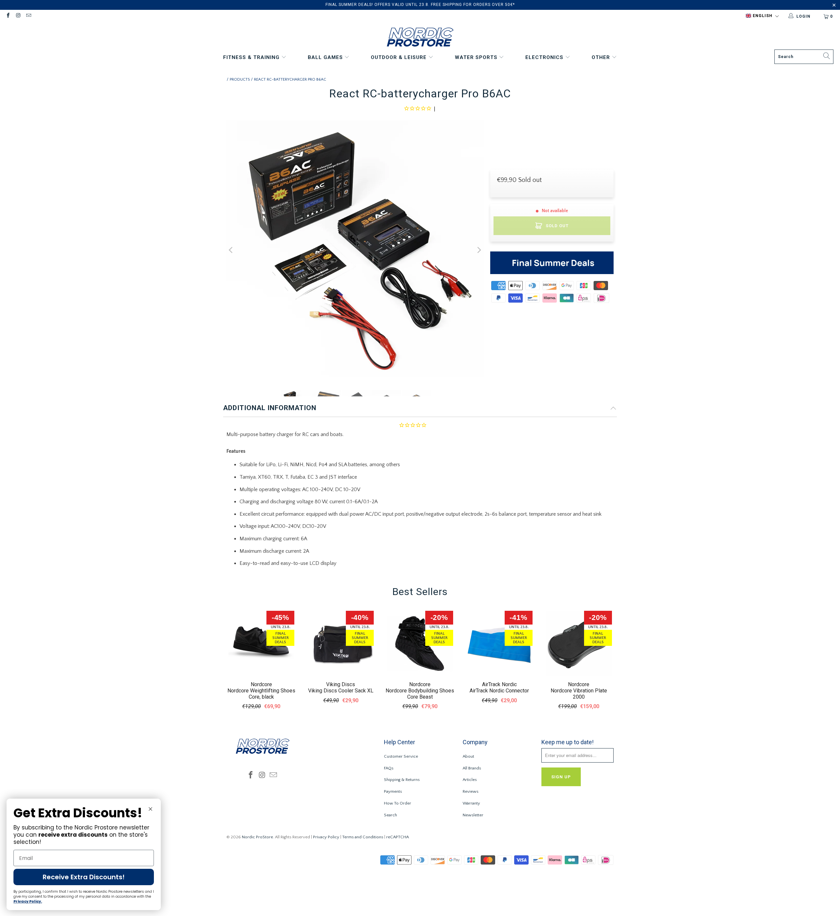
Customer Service (401, 756)
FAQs (388, 768)
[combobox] (803, 57)
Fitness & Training (252, 57)
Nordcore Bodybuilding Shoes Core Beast (420, 693)
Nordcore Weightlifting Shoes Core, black (261, 693)
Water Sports (477, 57)
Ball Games (326, 57)
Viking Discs (340, 684)
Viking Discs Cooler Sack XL (340, 690)
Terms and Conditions (362, 837)
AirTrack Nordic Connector (499, 690)
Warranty (471, 803)
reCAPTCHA (397, 837)
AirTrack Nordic (499, 684)
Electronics (545, 57)
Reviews (470, 791)
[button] (762, 16)
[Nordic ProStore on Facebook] (7, 16)
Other (602, 57)
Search (390, 815)
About (468, 756)
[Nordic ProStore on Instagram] (18, 16)
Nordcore (261, 684)
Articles (470, 779)
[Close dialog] (150, 809)
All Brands (472, 768)
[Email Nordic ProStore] (28, 16)
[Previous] (231, 250)
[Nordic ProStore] (420, 38)
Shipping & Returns (402, 779)
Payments (393, 791)
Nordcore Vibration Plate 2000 (579, 693)
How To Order (397, 803)
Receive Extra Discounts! (84, 877)
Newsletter (473, 815)
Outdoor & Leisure (399, 57)
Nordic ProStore (257, 837)
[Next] (478, 250)
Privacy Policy (326, 837)
